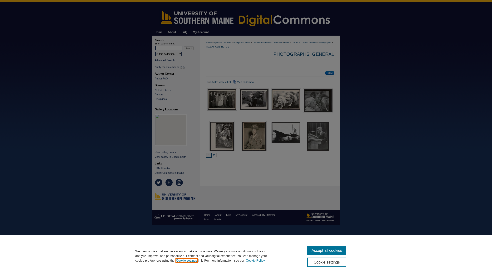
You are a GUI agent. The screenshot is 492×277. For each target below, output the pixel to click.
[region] (246, 256)
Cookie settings (186, 260)
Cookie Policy (255, 260)
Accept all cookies (327, 250)
